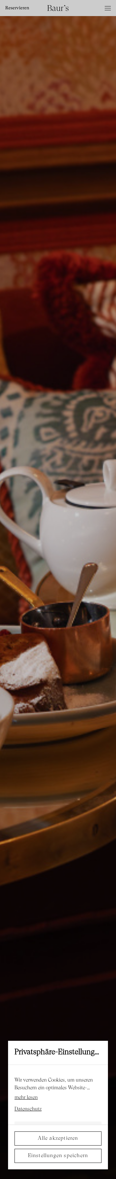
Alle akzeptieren (58, 1138)
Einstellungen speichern (58, 1155)
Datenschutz (28, 1109)
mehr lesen (26, 1097)
